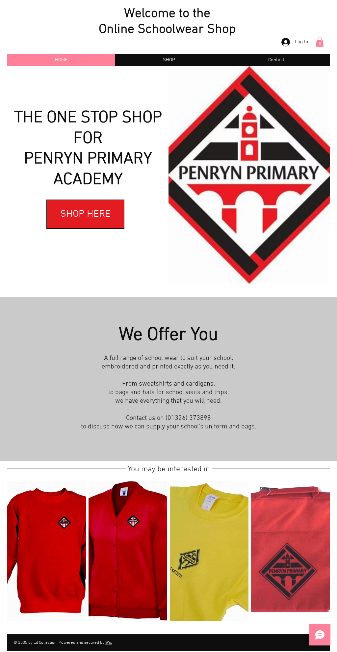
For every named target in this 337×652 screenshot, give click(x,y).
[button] (320, 42)
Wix (108, 642)
